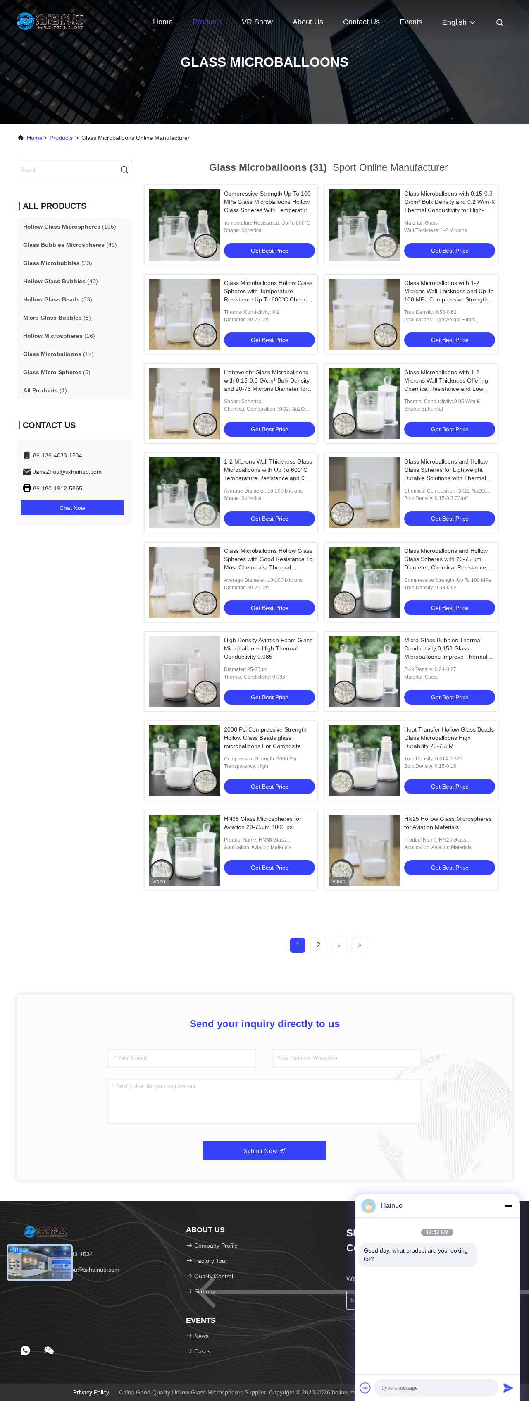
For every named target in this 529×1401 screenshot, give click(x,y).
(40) (70, 244)
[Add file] (365, 1388)
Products (207, 22)
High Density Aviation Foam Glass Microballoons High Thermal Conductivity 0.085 (268, 648)
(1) (45, 390)
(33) (57, 263)
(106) (69, 226)
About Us (308, 22)
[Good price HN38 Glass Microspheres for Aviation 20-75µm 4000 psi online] (184, 850)
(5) (57, 372)
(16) (59, 335)
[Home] (50, 20)
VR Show (257, 22)
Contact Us (361, 22)
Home (163, 22)
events (411, 22)
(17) (58, 354)
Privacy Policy (91, 1392)
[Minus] (508, 1206)
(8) (57, 317)
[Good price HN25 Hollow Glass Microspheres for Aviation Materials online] (364, 850)
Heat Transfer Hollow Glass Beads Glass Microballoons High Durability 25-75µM (449, 737)
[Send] (508, 1388)
